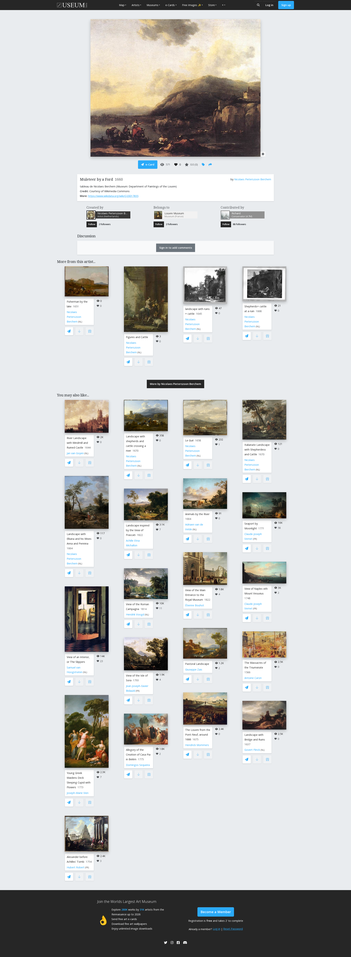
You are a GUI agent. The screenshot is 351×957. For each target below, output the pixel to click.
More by (175, 384)
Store (211, 5)
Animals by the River (197, 514)
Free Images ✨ (191, 5)
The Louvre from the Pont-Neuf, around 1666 (197, 734)
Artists (135, 5)
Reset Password (233, 928)
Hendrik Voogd (135, 614)
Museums (152, 5)
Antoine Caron (253, 678)
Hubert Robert (75, 867)
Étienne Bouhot (194, 605)
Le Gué (189, 440)
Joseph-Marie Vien (77, 793)
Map (121, 5)
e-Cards (170, 5)
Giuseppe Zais (193, 669)
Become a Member (216, 912)
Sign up (286, 5)
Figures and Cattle (137, 337)
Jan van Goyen (75, 453)
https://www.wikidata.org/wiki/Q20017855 (113, 196)
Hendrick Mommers (197, 745)
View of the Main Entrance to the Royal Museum (195, 594)
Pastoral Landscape (197, 664)
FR (87, 867)
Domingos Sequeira (138, 765)
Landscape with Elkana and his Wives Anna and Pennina (79, 538)
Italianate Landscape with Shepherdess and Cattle (257, 449)
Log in (269, 5)
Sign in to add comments (175, 247)
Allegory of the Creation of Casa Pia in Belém (138, 754)
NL (80, 321)
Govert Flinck (252, 749)
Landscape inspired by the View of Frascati (137, 530)
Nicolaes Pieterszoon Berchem (252, 179)
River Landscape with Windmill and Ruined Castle (77, 442)
